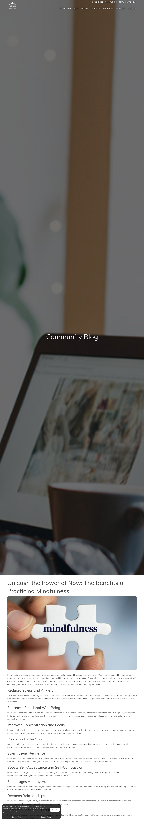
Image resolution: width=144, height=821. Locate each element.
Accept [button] (55, 810)
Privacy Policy (46, 817)
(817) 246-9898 (97, 2)
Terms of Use (16, 817)
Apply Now (131, 2)
